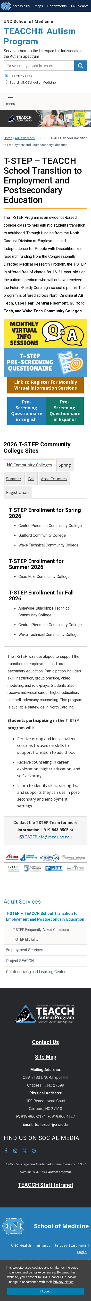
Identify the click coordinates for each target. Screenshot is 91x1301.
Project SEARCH (20, 960)
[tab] (30, 464)
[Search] (80, 65)
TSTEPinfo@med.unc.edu (48, 837)
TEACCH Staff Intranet (45, 1185)
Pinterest (33, 1150)
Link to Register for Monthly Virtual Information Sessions (45, 385)
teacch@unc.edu (54, 1124)
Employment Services (24, 949)
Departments (57, 6)
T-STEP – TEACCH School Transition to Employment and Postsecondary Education (45, 916)
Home (8, 138)
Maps (39, 6)
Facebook (6, 1150)
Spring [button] (65, 465)
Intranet (43, 1245)
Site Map (45, 1057)
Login (82, 1252)
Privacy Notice (63, 1282)
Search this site (20, 76)
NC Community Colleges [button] (29, 465)
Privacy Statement (70, 1245)
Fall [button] (31, 478)
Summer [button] (13, 478)
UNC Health (21, 1245)
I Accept (45, 1291)
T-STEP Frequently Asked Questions (41, 930)
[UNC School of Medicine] (45, 1226)
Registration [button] (17, 492)
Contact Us (45, 1042)
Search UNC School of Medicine (32, 82)
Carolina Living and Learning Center (36, 971)
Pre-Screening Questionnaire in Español (65, 410)
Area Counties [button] (54, 478)
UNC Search (80, 6)
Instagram (15, 1150)
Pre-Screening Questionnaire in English (26, 410)
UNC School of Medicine (28, 21)
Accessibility (21, 6)
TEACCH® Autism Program (40, 36)
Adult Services (25, 138)
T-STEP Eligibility (25, 939)
